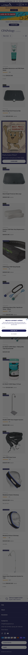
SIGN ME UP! (14, 330)
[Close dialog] (26, 319)
